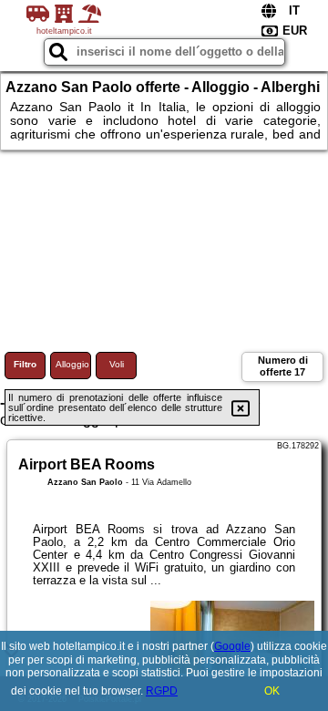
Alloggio (72, 364)
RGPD (162, 691)
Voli (116, 364)
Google (232, 646)
